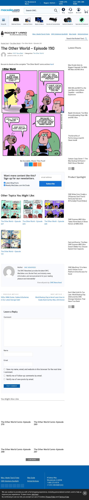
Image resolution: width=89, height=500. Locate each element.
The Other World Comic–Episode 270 (16, 423)
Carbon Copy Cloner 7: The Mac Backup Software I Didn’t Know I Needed (78, 161)
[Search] (56, 11)
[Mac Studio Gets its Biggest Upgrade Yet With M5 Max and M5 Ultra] (78, 57)
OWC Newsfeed (18, 53)
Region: (49, 3)
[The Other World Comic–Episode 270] (16, 411)
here (51, 64)
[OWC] (10, 11)
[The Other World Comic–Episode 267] (49, 438)
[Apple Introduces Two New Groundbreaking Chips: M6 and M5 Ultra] (78, 105)
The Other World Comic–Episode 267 (49, 450)
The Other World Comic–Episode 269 (49, 423)
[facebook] (21, 282)
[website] (18, 282)
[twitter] (24, 282)
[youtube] (30, 282)
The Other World (38, 53)
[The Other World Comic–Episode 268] (16, 438)
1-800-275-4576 (63, 3)
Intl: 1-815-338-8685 (78, 3)
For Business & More (30, 3)
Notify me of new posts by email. (20, 379)
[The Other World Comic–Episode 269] (49, 411)
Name (6, 350)
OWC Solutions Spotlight (59, 34)
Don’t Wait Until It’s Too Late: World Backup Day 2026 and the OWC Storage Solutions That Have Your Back (76, 296)
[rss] (33, 282)
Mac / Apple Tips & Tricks (41, 34)
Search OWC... (31, 10)
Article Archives (83, 34)
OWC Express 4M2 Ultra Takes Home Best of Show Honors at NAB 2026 (78, 221)
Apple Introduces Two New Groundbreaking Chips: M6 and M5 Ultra (78, 115)
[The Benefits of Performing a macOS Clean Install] (78, 127)
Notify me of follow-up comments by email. (24, 376)
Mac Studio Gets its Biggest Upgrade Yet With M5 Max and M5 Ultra (77, 67)
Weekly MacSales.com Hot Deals (17, 185)
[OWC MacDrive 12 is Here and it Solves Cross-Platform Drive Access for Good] (78, 259)
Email (6, 360)
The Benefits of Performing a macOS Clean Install (76, 138)
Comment (7, 317)
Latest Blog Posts (12, 183)
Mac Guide (72, 34)
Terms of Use (64, 497)
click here (35, 494)
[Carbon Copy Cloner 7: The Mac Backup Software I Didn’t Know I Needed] (78, 150)
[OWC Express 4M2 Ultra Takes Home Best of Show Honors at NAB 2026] (78, 211)
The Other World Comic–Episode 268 (16, 450)
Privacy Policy (51, 497)
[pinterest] (27, 282)
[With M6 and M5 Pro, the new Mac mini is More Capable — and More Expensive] (78, 79)
